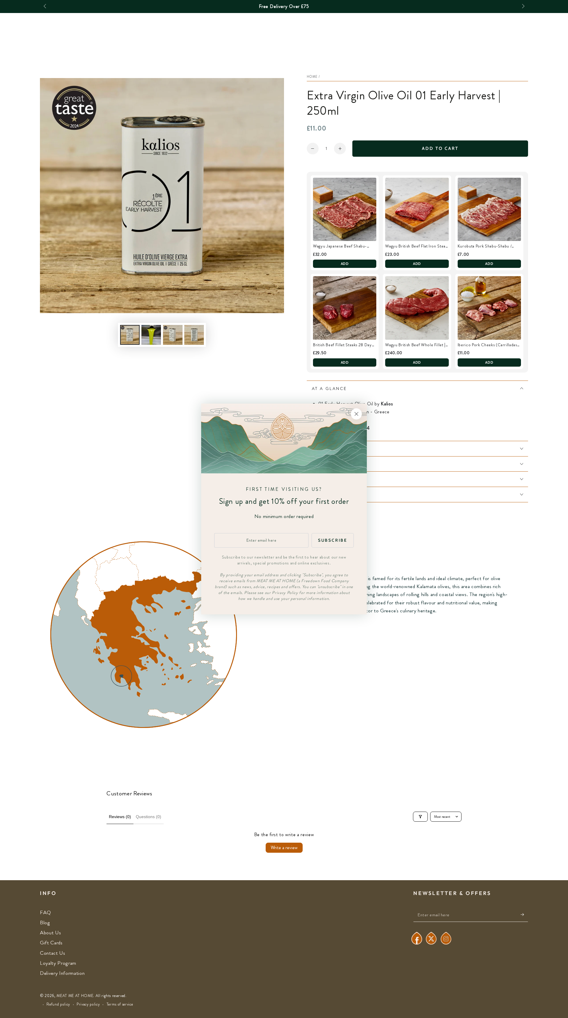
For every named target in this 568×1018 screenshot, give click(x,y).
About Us (50, 932)
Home (312, 76)
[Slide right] (522, 6)
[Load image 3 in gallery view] (173, 335)
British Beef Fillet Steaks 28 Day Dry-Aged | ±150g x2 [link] (342, 345)
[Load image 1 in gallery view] (130, 335)
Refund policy (58, 1004)
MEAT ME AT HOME (75, 995)
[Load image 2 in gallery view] (151, 335)
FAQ (45, 912)
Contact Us (52, 953)
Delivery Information (62, 973)
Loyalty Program (58, 963)
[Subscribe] (524, 914)
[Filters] (420, 817)
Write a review (284, 847)
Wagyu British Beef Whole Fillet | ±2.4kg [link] (415, 345)
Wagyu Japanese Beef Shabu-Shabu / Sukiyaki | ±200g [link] (340, 246)
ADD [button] (345, 263)
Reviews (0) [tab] (120, 816)
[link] (344, 209)
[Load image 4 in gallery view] (194, 335)
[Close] (356, 414)
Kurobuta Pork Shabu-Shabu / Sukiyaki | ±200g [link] (485, 246)
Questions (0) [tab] (148, 816)
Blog (45, 922)
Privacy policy (88, 1004)
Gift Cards (51, 942)
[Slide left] (45, 6)
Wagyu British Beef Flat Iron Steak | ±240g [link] (416, 246)
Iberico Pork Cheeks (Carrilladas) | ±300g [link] (489, 345)
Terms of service (119, 1004)
